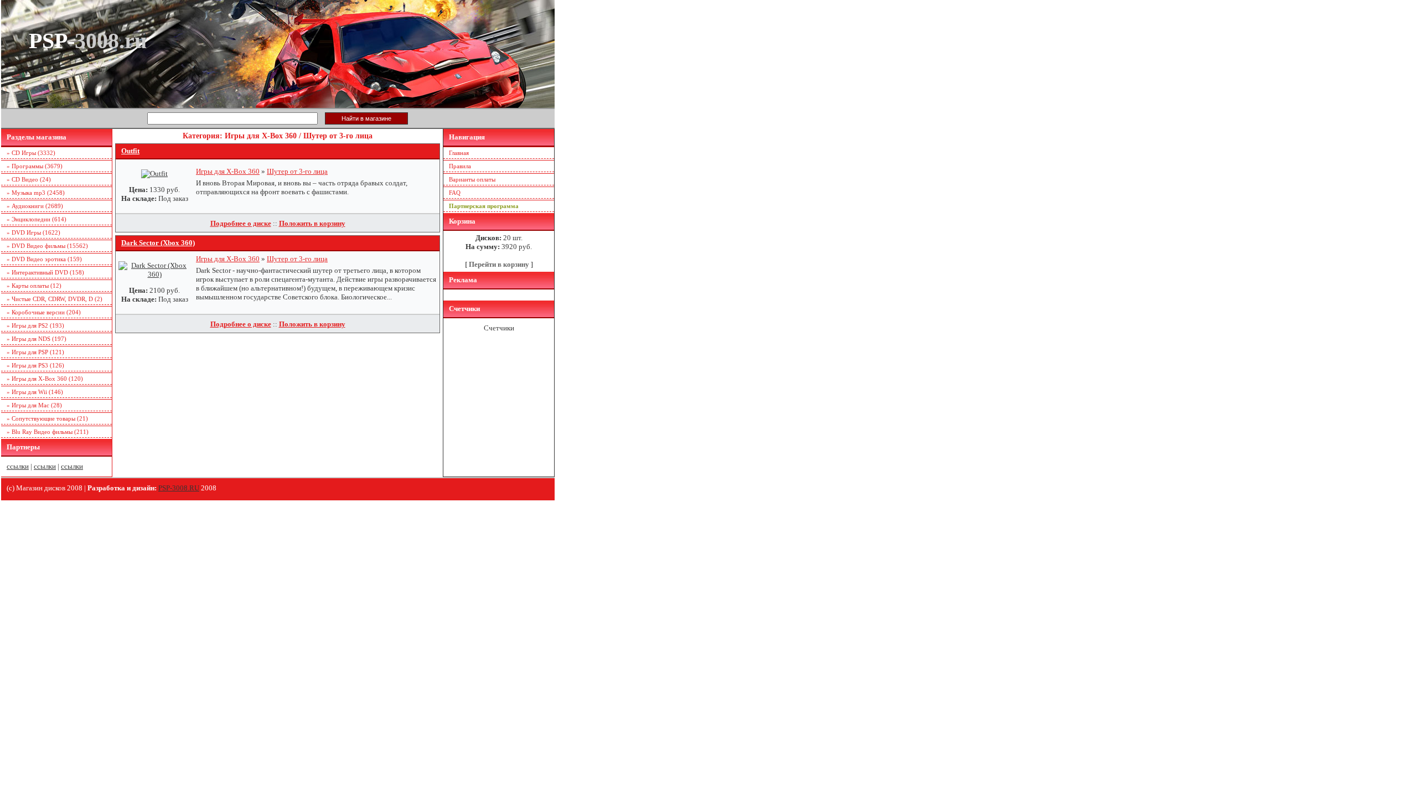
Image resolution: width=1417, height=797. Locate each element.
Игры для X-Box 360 (228, 171)
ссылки (18, 466)
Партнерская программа (484, 206)
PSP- (88, 40)
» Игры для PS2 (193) (35, 325)
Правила (460, 166)
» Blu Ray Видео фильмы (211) (48, 431)
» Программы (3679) (35, 166)
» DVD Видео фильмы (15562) (47, 245)
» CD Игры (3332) (31, 152)
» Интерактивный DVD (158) (45, 272)
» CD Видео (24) (29, 179)
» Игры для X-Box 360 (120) (45, 378)
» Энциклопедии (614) (36, 219)
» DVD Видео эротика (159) (44, 259)
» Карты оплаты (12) (34, 285)
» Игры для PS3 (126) (35, 365)
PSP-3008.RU (178, 488)
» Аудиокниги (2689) (35, 206)
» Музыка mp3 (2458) (36, 192)
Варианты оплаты (472, 179)
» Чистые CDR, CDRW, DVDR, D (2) (54, 299)
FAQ (455, 192)
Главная (459, 152)
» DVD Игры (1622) (33, 232)
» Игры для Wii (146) (35, 392)
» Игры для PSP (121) (35, 352)
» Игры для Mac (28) (34, 405)
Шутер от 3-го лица (297, 171)
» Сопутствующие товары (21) (47, 418)
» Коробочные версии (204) (44, 312)
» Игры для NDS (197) (36, 338)
